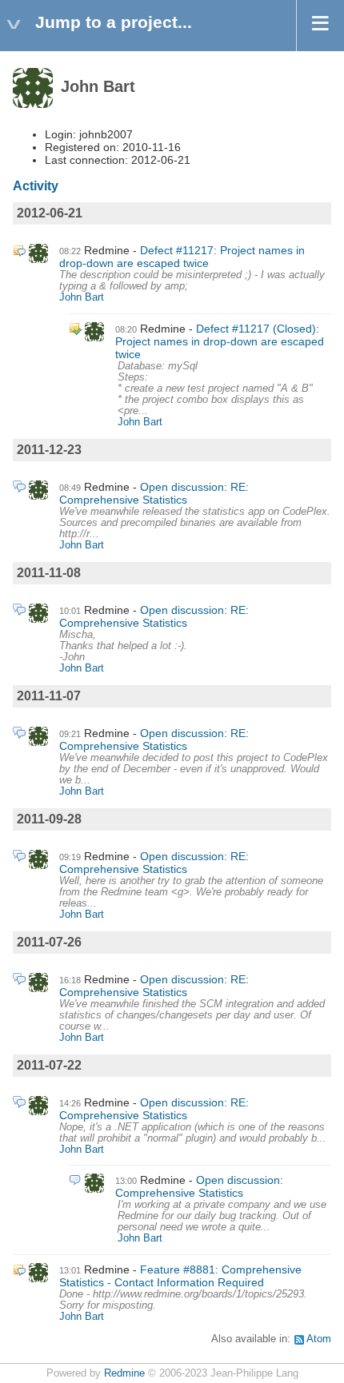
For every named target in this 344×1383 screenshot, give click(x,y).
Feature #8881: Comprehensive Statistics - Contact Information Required (180, 1276)
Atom (318, 1339)
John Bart (81, 297)
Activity (35, 186)
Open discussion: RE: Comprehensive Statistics (154, 493)
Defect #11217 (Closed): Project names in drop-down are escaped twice (219, 341)
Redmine (124, 1373)
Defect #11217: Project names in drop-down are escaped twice (182, 256)
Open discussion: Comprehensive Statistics (199, 1186)
